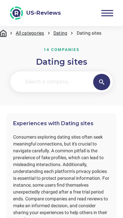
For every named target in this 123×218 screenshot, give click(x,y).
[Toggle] (107, 13)
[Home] (3, 33)
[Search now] (101, 82)
